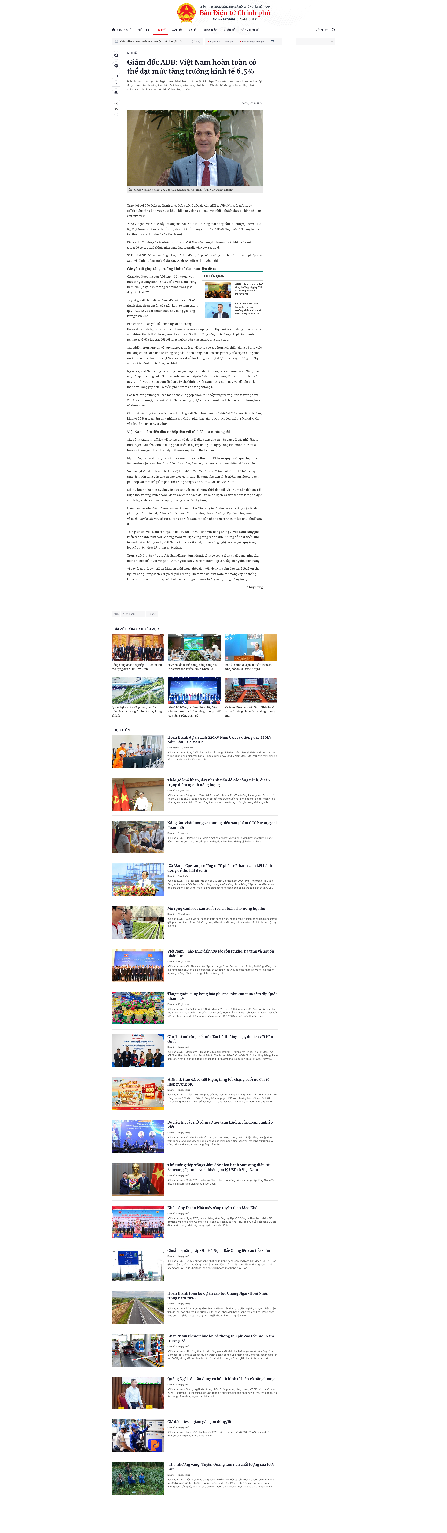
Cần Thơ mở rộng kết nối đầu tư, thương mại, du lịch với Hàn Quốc (220, 1039)
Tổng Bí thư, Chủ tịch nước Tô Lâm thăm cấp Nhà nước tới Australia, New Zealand (154, 39)
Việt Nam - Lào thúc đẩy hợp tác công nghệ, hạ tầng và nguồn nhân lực (220, 953)
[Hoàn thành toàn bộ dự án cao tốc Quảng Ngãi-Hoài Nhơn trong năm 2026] (138, 1307)
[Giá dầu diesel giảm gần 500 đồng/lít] (138, 1435)
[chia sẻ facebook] (116, 55)
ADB (116, 613)
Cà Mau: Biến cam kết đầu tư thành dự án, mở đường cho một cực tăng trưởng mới (250, 711)
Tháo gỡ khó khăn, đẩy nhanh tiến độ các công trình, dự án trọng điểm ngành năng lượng (218, 782)
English (243, 19)
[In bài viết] (116, 92)
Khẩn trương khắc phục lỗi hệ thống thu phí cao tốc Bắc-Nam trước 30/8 (220, 1338)
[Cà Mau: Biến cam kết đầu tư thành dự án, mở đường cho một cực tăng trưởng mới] (251, 690)
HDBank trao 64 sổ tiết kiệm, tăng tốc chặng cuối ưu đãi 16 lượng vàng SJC (218, 1081)
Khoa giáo (210, 29)
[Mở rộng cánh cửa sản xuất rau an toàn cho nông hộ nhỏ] (138, 922)
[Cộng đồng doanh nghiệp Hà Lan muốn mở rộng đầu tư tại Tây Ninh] (138, 647)
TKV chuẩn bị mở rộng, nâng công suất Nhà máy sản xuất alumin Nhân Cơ (193, 667)
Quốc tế (229, 29)
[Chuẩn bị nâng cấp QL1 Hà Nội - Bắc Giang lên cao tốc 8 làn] (138, 1264)
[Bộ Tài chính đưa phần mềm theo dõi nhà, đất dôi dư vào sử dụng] (251, 647)
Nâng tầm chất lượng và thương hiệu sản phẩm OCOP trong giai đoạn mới (222, 825)
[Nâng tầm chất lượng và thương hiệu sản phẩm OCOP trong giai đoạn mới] (138, 837)
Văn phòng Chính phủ (253, 41)
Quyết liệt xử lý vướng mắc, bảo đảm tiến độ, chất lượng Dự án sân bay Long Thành (137, 711)
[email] (272, 41)
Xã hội (193, 29)
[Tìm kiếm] (333, 30)
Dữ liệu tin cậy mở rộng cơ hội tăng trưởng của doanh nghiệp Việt (220, 1124)
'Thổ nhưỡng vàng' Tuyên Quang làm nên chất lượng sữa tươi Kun (220, 1466)
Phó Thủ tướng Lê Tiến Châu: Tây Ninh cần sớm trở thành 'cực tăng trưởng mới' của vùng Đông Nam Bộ (194, 711)
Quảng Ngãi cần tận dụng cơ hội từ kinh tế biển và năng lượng (220, 1379)
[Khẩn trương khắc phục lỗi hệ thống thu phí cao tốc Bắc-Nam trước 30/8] (138, 1350)
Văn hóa (177, 29)
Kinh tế (160, 29)
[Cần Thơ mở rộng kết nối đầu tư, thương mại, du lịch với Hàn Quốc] (138, 1050)
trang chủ (124, 29)
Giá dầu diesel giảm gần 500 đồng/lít (199, 1422)
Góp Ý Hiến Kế (249, 29)
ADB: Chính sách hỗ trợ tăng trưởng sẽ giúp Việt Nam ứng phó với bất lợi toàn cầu (249, 288)
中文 (254, 19)
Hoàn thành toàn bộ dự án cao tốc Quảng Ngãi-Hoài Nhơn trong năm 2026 (217, 1295)
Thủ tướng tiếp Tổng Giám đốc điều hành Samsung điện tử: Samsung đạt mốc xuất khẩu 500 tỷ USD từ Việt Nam (218, 1167)
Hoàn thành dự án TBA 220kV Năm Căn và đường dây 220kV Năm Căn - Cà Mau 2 (219, 739)
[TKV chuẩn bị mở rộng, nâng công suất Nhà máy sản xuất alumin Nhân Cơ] (194, 647)
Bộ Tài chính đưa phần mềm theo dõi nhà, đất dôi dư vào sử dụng (248, 667)
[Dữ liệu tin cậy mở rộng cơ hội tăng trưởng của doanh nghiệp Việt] (138, 1136)
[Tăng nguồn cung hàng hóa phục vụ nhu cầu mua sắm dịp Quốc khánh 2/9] (138, 1008)
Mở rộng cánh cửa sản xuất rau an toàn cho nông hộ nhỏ (216, 908)
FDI (141, 613)
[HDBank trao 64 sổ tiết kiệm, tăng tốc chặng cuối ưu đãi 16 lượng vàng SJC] (138, 1093)
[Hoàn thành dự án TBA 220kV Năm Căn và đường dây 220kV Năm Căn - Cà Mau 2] (138, 751)
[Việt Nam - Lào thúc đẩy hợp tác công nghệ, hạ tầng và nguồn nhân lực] (138, 965)
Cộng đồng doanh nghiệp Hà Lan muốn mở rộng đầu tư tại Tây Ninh (137, 667)
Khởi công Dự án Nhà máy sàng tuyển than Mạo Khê (212, 1208)
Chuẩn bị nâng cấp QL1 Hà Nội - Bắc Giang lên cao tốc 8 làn (218, 1250)
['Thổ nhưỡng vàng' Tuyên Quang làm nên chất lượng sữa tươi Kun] (138, 1478)
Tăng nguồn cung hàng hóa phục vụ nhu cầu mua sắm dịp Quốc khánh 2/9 (222, 996)
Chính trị (143, 29)
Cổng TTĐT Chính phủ (222, 41)
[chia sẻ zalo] (116, 65)
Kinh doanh (173, 747)
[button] (193, 41)
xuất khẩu (129, 613)
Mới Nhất (321, 29)
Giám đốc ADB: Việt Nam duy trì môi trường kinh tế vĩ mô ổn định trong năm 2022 (248, 308)
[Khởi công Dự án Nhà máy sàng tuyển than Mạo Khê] (138, 1221)
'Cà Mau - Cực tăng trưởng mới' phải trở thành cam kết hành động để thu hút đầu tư (219, 868)
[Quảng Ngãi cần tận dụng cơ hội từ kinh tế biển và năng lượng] (138, 1393)
